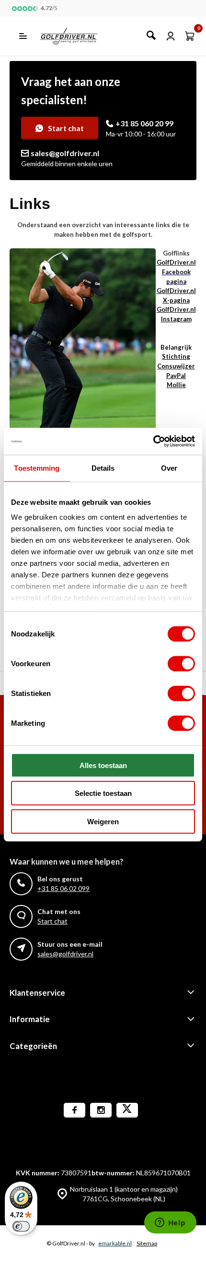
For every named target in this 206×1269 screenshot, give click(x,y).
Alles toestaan (103, 765)
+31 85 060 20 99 (144, 123)
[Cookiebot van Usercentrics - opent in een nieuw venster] (153, 441)
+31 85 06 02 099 (63, 888)
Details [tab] (103, 468)
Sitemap (147, 1243)
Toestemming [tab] (36, 468)
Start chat (66, 128)
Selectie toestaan (103, 793)
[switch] (181, 663)
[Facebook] (74, 1110)
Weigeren (103, 821)
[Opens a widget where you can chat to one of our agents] (170, 1223)
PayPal (176, 375)
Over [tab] (169, 468)
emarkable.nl (115, 1243)
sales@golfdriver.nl (65, 153)
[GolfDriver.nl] (79, 36)
